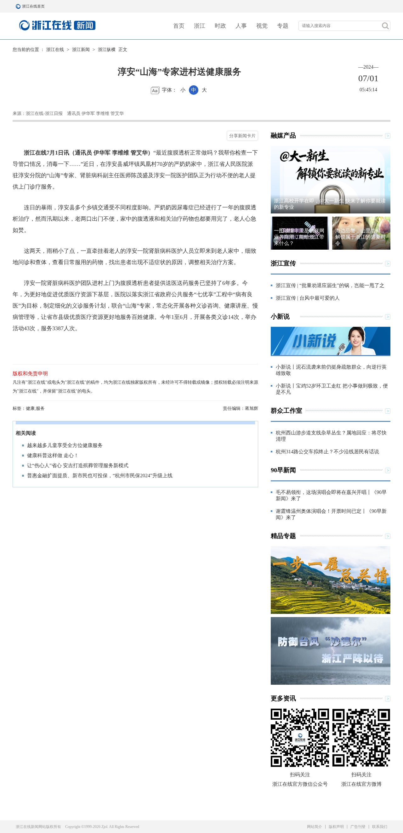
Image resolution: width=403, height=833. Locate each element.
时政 (220, 26)
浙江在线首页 (19, 6)
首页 (178, 26)
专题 (282, 26)
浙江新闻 (81, 49)
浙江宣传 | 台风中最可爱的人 (308, 298)
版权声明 (336, 827)
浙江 (199, 26)
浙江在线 (55, 49)
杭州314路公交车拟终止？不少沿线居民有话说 (327, 451)
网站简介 (314, 827)
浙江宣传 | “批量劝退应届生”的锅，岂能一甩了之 (330, 285)
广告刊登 (358, 827)
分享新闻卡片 (242, 135)
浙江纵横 (107, 49)
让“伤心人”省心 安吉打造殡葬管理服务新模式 (77, 465)
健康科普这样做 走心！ (53, 455)
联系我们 (379, 827)
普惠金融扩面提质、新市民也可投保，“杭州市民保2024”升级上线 (100, 475)
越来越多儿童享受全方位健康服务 (65, 445)
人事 (241, 26)
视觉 (262, 26)
